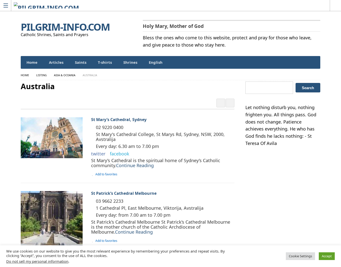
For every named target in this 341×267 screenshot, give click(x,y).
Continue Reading (135, 165)
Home (31, 62)
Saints (80, 62)
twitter (98, 154)
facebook (119, 154)
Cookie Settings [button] (300, 256)
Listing (41, 75)
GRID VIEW (220, 103)
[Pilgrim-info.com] (166, 5)
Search (308, 88)
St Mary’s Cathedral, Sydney (119, 119)
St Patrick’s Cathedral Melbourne (124, 193)
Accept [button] (327, 256)
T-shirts (105, 62)
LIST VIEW (230, 103)
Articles (56, 62)
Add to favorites (106, 174)
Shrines (130, 62)
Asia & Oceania (64, 75)
